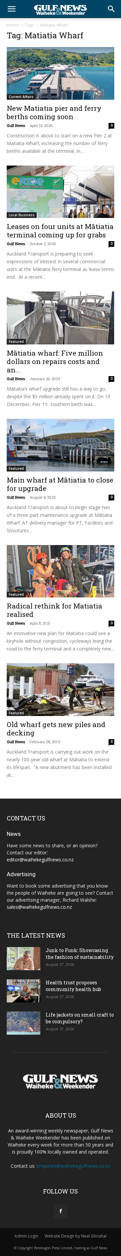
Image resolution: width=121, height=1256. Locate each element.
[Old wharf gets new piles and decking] (60, 689)
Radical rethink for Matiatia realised (54, 610)
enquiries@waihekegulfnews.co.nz (73, 1166)
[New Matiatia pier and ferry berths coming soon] (60, 73)
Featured (16, 341)
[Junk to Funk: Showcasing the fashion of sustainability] (23, 958)
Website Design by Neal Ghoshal (76, 1236)
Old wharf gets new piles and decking (56, 728)
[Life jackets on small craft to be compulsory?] (23, 1023)
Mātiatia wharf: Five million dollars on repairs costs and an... (55, 361)
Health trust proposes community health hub (73, 985)
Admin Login (26, 1236)
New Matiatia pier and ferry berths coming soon (54, 112)
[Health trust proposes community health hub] (23, 990)
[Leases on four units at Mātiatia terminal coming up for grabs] (60, 192)
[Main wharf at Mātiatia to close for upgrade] (60, 445)
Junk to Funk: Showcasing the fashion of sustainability (80, 953)
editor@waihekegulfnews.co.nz (40, 859)
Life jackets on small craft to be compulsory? (80, 1018)
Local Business (22, 215)
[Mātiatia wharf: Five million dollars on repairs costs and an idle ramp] (60, 318)
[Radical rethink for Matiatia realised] (60, 571)
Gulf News (16, 125)
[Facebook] (60, 1211)
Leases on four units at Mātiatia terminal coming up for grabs (60, 230)
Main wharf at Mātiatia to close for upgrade (60, 484)
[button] (11, 9)
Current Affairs (21, 96)
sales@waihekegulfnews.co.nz (39, 907)
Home (12, 25)
